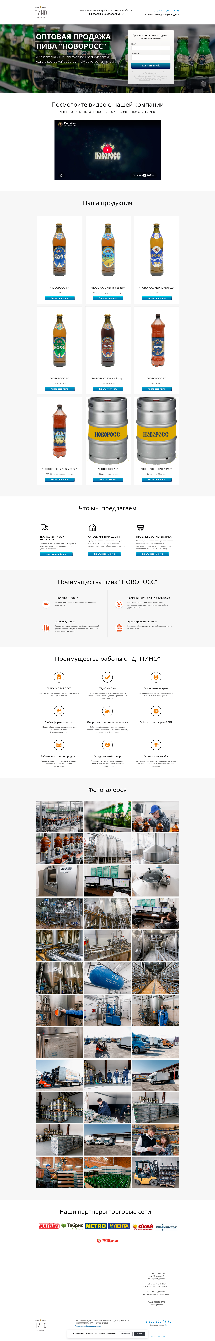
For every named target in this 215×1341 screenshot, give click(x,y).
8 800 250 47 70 (167, 11)
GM (166, 1325)
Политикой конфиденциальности (146, 78)
